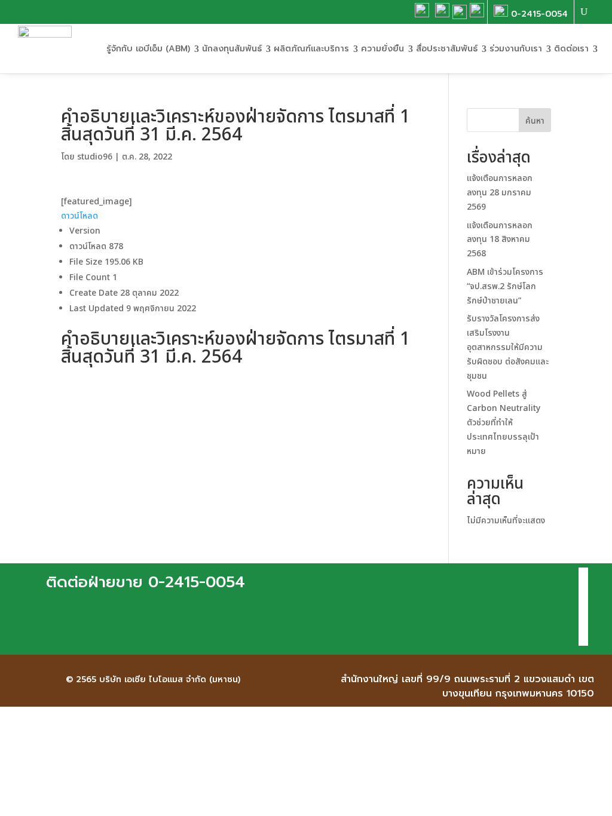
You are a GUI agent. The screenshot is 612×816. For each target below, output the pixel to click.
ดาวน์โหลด (79, 216)
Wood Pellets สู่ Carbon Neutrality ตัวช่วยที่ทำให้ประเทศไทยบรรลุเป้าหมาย (503, 422)
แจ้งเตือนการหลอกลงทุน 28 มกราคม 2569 (500, 192)
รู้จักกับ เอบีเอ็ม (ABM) (148, 48)
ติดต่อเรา (571, 48)
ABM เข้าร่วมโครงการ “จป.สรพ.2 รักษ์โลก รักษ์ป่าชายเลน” (505, 286)
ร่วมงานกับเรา (515, 48)
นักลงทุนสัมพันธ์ (232, 48)
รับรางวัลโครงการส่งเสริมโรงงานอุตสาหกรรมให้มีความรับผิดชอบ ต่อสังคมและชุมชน (508, 347)
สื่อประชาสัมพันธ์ (447, 48)
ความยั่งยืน (382, 48)
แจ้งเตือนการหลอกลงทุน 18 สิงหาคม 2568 (500, 239)
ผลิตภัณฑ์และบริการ (311, 48)
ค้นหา (534, 121)
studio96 (94, 157)
